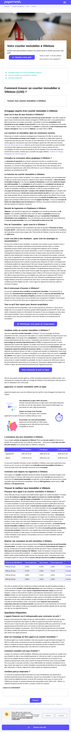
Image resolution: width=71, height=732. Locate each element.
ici (48, 510)
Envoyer (35, 700)
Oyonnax (21, 145)
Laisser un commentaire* (11, 687)
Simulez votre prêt (23, 57)
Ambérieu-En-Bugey (56, 151)
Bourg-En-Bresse (10, 145)
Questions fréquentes (15, 78)
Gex (24, 154)
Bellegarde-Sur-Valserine (12, 154)
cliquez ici (59, 704)
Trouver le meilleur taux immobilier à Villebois (22, 75)
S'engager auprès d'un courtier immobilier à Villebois (25, 72)
